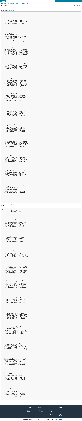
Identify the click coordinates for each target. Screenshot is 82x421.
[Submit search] (54, 1)
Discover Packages (3, 3)
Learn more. (57, 419)
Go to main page (78, 5)
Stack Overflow (29, 411)
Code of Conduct (51, 415)
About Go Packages (40, 411)
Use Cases (17, 408)
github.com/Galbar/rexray (11, 3)
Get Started (29, 407)
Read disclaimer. (11, 10)
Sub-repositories (40, 410)
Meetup (60, 414)
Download (50, 408)
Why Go (57, 1)
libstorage (17, 3)
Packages (71, 1)
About (50, 407)
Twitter (60, 408)
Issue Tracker (50, 411)
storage (24, 3)
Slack (60, 411)
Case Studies (18, 410)
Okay (60, 419)
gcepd (27, 3)
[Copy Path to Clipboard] (29, 3)
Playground (28, 408)
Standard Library (40, 408)
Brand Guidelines (51, 414)
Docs (66, 1)
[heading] (3, 1)
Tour (27, 410)
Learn (62, 1)
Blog (49, 410)
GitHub (60, 410)
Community (77, 1)
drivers (21, 3)
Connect (60, 407)
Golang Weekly (61, 415)
